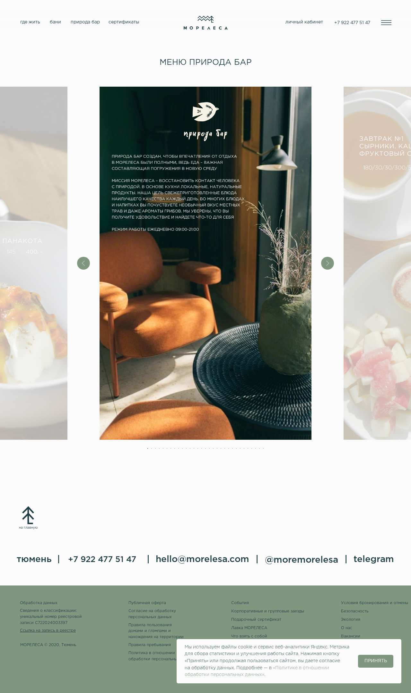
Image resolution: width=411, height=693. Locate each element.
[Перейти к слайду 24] (236, 448)
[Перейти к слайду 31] (263, 448)
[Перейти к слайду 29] (255, 448)
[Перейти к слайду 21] (224, 448)
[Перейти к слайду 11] (186, 448)
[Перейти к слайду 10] (182, 448)
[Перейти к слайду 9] (178, 448)
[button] (375, 603)
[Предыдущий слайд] (83, 263)
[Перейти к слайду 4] (159, 448)
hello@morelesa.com (202, 559)
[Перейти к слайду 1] (147, 448)
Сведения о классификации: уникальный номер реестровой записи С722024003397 (51, 617)
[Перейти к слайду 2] (151, 448)
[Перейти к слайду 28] (251, 448)
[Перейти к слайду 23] (232, 448)
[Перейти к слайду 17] (209, 448)
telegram (374, 559)
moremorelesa (306, 560)
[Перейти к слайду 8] (174, 448)
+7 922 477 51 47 (102, 559)
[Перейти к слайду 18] (213, 448)
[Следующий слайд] (327, 263)
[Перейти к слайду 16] (205, 448)
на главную (28, 527)
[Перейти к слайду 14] (197, 448)
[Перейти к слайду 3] (155, 448)
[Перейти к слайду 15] (201, 448)
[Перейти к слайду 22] (228, 448)
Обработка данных (38, 603)
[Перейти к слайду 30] (259, 448)
